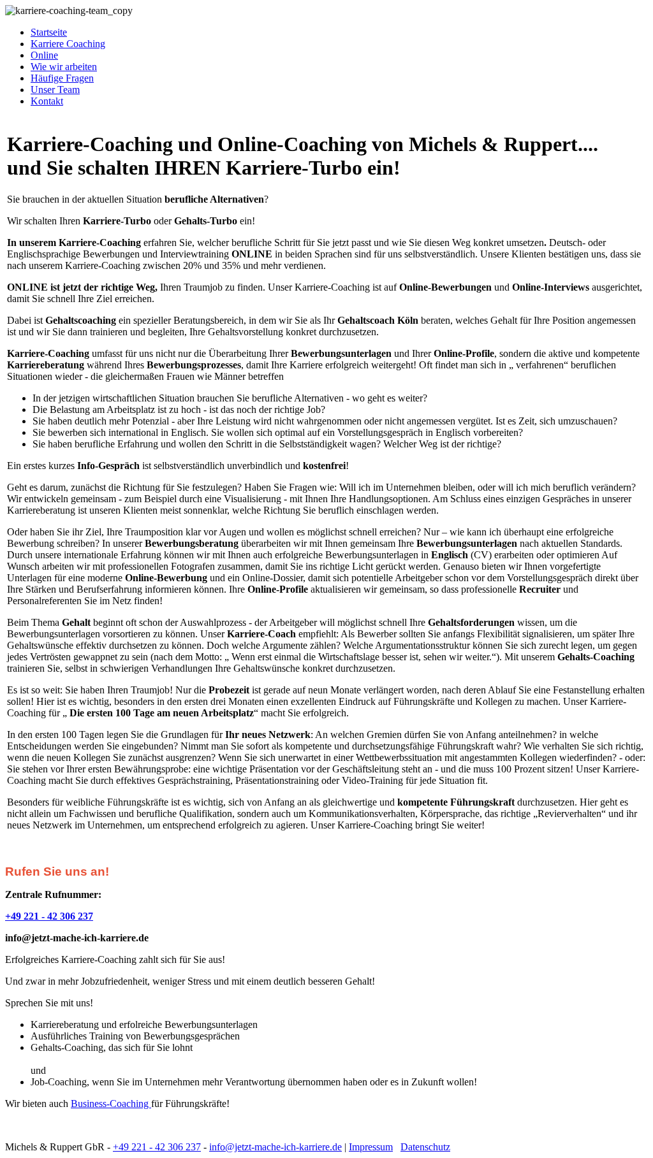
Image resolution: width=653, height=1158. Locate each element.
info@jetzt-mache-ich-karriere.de (275, 1146)
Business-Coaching (111, 1103)
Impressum (371, 1146)
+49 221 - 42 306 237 (157, 1146)
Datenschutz (425, 1146)
